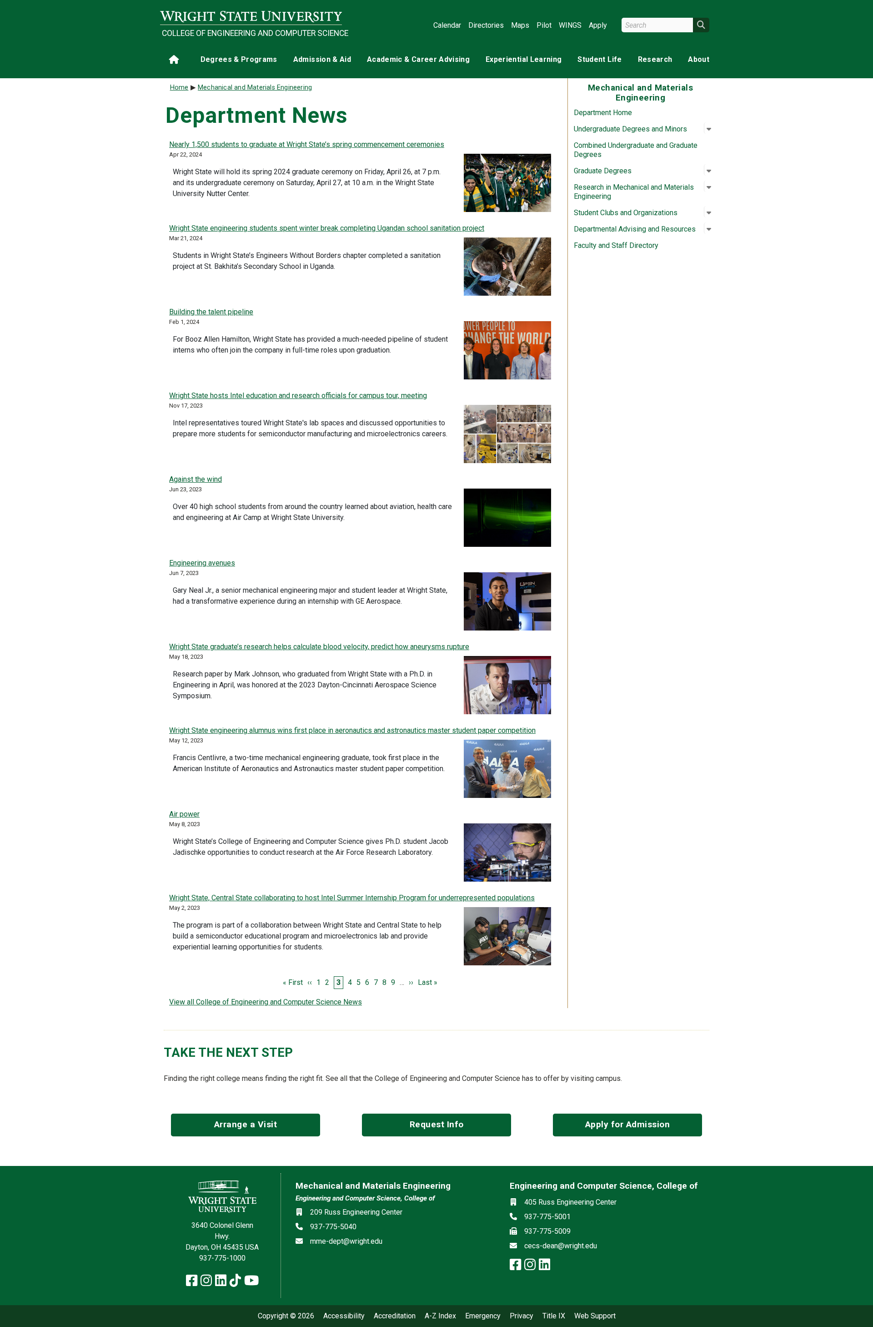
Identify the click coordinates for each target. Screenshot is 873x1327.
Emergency (483, 1316)
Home (179, 87)
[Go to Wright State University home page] (251, 17)
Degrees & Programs (239, 59)
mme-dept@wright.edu (346, 1241)
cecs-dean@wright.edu (560, 1245)
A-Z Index (440, 1316)
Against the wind (195, 479)
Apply (598, 25)
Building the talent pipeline (211, 312)
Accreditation (395, 1316)
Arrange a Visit (245, 1124)
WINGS (570, 25)
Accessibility (344, 1316)
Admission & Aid (322, 59)
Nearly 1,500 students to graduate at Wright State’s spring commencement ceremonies (306, 144)
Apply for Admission (627, 1124)
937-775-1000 (222, 1258)
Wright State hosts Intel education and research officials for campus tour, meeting (298, 395)
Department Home (603, 112)
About (698, 59)
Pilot (544, 25)
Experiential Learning (524, 59)
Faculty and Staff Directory (616, 245)
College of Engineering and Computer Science (252, 33)
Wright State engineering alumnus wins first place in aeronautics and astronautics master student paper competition (352, 730)
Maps (520, 25)
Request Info (437, 1124)
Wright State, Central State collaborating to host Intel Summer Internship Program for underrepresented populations (352, 897)
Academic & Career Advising (418, 59)
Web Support (595, 1316)
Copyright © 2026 (286, 1316)
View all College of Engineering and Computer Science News (265, 1002)
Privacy (521, 1316)
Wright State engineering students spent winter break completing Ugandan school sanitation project (326, 228)
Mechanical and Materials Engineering (255, 87)
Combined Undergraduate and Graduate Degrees (635, 150)
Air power (184, 814)
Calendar (447, 25)
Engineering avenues (202, 563)
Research (655, 59)
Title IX (553, 1316)
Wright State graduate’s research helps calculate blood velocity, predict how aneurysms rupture (319, 646)
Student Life (599, 59)
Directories (486, 25)
